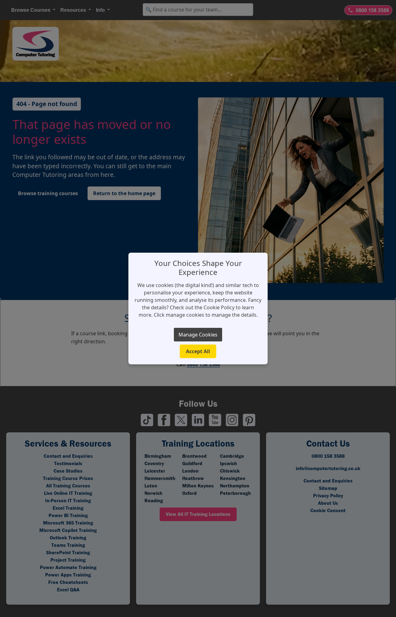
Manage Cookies (198, 334)
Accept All (198, 351)
